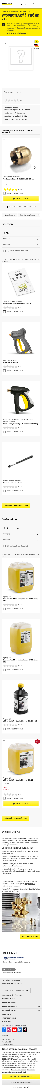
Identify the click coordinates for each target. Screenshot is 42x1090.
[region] (21, 1068)
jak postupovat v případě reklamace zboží (18, 885)
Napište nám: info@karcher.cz (14, 113)
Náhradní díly (32, 889)
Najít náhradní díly (30, 937)
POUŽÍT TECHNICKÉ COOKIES (21, 1082)
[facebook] (4, 1029)
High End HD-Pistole (10, 363)
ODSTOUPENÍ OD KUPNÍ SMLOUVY (16, 991)
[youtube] (14, 1029)
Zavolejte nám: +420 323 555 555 (15, 119)
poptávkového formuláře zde (12, 866)
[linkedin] (19, 1029)
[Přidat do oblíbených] (6, 44)
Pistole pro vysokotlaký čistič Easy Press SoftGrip (20, 424)
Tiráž (24, 1072)
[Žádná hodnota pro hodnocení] (12, 100)
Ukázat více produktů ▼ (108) (16, 506)
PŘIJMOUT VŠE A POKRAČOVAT (21, 1077)
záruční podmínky (21, 839)
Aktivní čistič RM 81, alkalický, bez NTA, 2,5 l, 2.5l (20, 721)
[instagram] (9, 1029)
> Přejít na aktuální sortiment (17, 33)
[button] (7, 207)
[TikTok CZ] (25, 1029)
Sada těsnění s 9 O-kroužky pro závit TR (17, 304)
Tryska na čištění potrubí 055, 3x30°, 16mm (18, 179)
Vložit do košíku (22, 199)
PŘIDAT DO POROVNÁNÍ (14, 193)
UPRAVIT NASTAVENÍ (20, 1087)
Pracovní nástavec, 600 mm (12, 483)
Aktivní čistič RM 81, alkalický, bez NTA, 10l (18, 780)
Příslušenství (9, 215)
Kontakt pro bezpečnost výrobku (15, 116)
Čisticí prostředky (27, 215)
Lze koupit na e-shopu (18, 251)
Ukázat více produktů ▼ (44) (15, 818)
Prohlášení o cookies (18, 1070)
